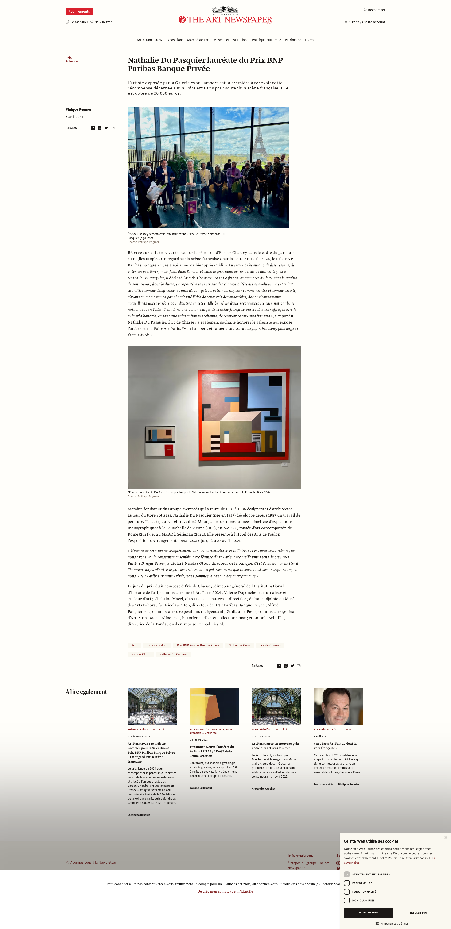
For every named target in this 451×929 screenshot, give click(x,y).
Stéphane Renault (139, 815)
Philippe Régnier (78, 109)
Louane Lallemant (201, 788)
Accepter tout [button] (368, 912)
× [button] (445, 838)
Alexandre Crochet (263, 788)
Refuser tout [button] (419, 912)
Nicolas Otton (141, 654)
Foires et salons (157, 645)
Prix (69, 58)
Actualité (72, 61)
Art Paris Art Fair (325, 729)
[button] (393, 923)
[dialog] (395, 881)
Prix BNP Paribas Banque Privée (198, 645)
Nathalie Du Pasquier (173, 654)
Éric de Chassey (270, 645)
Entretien (347, 729)
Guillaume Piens (239, 645)
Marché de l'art (262, 729)
